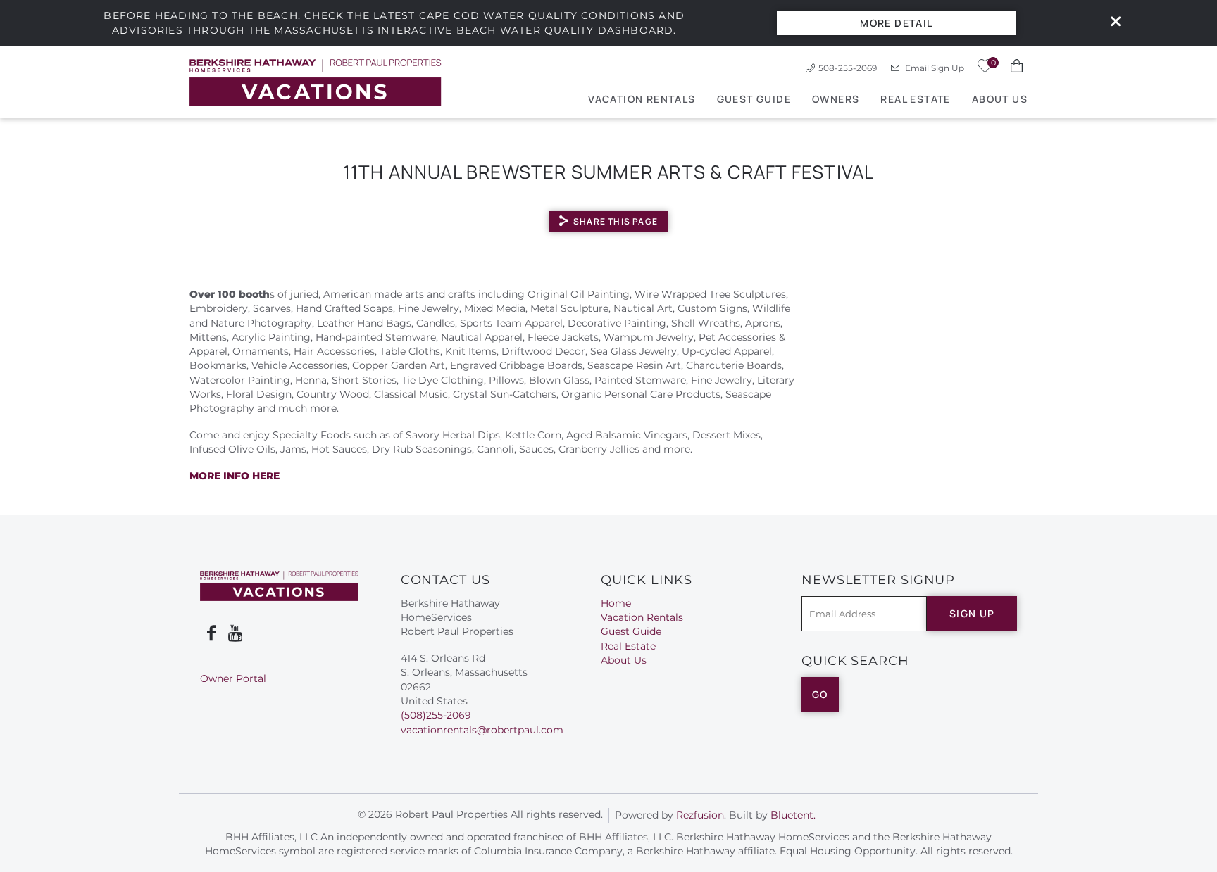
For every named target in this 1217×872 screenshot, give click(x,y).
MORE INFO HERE (234, 475)
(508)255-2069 (436, 715)
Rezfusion (700, 815)
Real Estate (915, 99)
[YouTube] (236, 633)
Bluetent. (793, 815)
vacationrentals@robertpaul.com (482, 729)
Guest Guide (754, 99)
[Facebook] (211, 633)
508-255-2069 (847, 68)
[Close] (1110, 23)
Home (616, 603)
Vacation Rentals (641, 99)
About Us (1000, 99)
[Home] (315, 82)
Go (820, 694)
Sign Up (972, 613)
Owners (835, 99)
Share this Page (615, 221)
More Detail (896, 23)
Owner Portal (233, 678)
